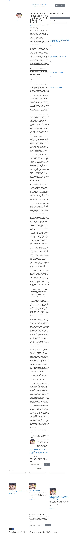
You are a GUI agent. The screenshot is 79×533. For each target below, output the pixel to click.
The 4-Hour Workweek (56, 87)
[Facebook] (13, 529)
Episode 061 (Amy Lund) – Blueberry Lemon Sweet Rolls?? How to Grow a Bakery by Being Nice (59, 40)
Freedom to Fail (35, 4)
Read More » (12, 493)
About (42, 4)
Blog (46, 4)
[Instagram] (10, 529)
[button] (19, 24)
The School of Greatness (56, 72)
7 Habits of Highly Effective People (18, 491)
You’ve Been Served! (34, 490)
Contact (42, 6)
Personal (19, 20)
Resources (36, 6)
